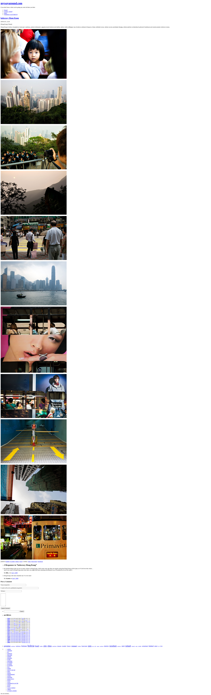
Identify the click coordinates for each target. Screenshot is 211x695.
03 (14, 620)
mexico (106, 646)
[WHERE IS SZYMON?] (11, 14)
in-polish (12, 561)
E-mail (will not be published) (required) (11, 588)
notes (8, 671)
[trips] (5, 13)
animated (9, 650)
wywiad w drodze (12, 690)
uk (158, 646)
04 (16, 624)
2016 (8, 627)
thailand (151, 646)
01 (11, 629)
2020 (8, 621)
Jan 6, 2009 (15, 573)
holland (79, 646)
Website (3, 591)
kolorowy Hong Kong (10, 18)
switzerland (145, 646)
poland (128, 646)
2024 (8, 618)
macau (98, 646)
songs (8, 682)
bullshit (7, 561)
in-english (9, 662)
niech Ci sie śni (11, 670)
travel (20, 561)
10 (26, 620)
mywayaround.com (11, 3)
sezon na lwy (10, 679)
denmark (59, 646)
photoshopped (11, 674)
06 (19, 621)
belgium (24, 646)
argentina (7, 646)
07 (21, 629)
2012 (8, 633)
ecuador (64, 646)
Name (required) (5, 585)
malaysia (101, 646)
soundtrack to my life (12, 683)
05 (18, 627)
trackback (40, 561)
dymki (9, 659)
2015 (8, 629)
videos (9, 689)
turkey (156, 646)
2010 (8, 636)
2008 (8, 639)
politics (9, 676)
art (8, 652)
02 (13, 629)
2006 (8, 642)
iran (93, 646)
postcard (133, 646)
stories (9, 685)
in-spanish (10, 665)
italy (95, 646)
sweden (139, 646)
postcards (9, 677)
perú (123, 646)
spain (136, 646)
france (69, 646)
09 (24, 632)
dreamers (9, 658)
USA (161, 646)
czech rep (54, 646)
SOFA (9, 680)
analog (9, 649)
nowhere (113, 646)
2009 (8, 638)
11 (27, 621)
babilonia (18, 646)
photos (17, 561)
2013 (8, 632)
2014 (8, 630)
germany (74, 646)
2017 (8, 626)
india (89, 646)
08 (22, 618)
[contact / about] (8, 11)
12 (29, 621)
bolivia (31, 645)
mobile (9, 668)
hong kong (34, 561)
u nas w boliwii (11, 687)
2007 (8, 641)
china (29, 561)
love (8, 667)
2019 (8, 623)
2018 (8, 624)
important (9, 661)
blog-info (9, 655)
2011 (8, 635)
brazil (37, 646)
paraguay (119, 646)
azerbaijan (13, 646)
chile (45, 646)
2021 (8, 620)
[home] (6, 10)
